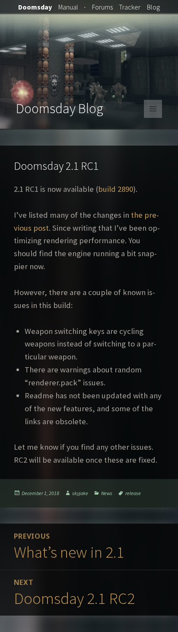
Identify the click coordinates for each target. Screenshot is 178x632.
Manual (68, 7)
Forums (102, 7)
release (133, 493)
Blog (153, 7)
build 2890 (115, 189)
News (106, 493)
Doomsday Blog (59, 108)
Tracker (129, 7)
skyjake (80, 493)
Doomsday (35, 7)
